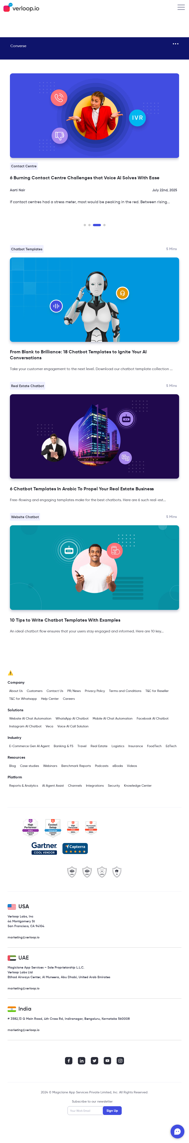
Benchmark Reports (76, 766)
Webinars (50, 766)
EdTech (171, 746)
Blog (12, 766)
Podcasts (101, 766)
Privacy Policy (95, 691)
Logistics (118, 746)
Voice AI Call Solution (73, 726)
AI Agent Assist (53, 785)
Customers (34, 691)
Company (16, 682)
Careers (69, 699)
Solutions (15, 710)
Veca (49, 726)
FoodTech (154, 746)
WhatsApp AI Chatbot (72, 718)
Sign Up (112, 1111)
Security (114, 785)
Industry (14, 737)
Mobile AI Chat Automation (113, 718)
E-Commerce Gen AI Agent (29, 746)
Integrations (95, 785)
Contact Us (55, 691)
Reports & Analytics (23, 785)
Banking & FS (63, 746)
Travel (81, 746)
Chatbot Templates (26, 249)
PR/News (74, 691)
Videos (132, 766)
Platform (15, 777)
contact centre (24, 166)
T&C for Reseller (157, 691)
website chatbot (25, 517)
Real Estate (99, 746)
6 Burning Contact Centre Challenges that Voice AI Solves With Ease (84, 178)
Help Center (50, 699)
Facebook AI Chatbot (152, 718)
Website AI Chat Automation (30, 718)
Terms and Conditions (125, 691)
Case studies (29, 766)
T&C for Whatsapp (23, 699)
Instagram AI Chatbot (25, 726)
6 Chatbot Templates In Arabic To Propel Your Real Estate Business (82, 489)
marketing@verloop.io (23, 937)
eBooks (117, 766)
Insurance (135, 746)
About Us (16, 691)
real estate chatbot (27, 386)
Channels (75, 785)
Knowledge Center (138, 785)
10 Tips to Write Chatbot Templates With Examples (65, 620)
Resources (16, 757)
